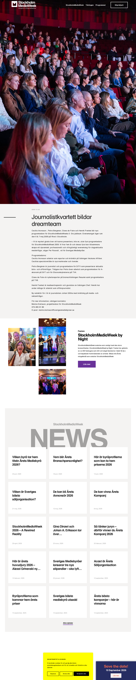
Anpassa (53, 674)
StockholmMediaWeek (75, 5)
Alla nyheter (68, 623)
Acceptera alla (81, 674)
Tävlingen (90, 5)
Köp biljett (119, 5)
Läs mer (116, 675)
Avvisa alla (66, 674)
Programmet (101, 5)
